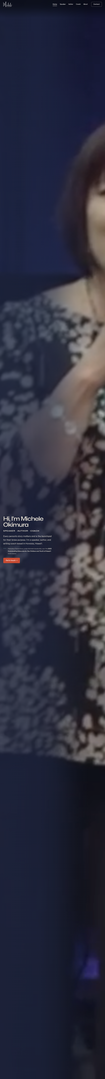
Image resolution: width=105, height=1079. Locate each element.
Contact (96, 4)
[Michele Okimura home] (7, 4)
